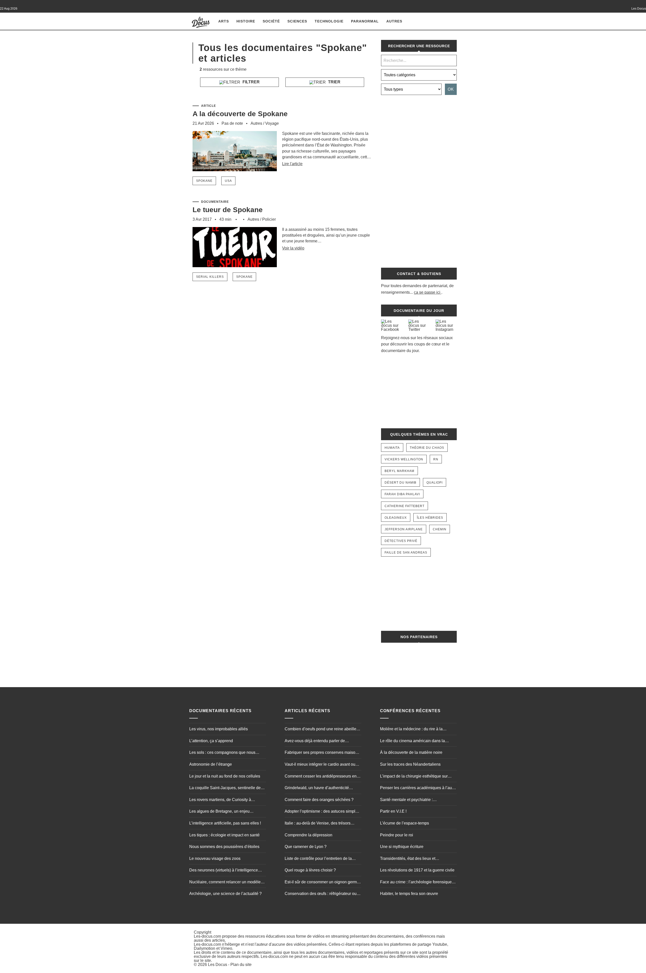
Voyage (272, 123)
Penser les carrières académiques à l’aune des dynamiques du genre (418, 788)
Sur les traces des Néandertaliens (410, 764)
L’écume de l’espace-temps (404, 823)
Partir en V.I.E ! (393, 811)
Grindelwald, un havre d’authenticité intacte (317, 788)
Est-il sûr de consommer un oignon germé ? (322, 882)
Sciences (297, 21)
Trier (333, 82)
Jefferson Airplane (404, 529)
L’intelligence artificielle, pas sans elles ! (225, 823)
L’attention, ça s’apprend (211, 741)
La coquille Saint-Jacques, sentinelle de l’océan (225, 788)
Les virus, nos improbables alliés (218, 729)
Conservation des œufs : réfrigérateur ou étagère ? (321, 894)
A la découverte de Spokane (240, 114)
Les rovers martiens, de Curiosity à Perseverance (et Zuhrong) (220, 800)
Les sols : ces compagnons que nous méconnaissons (222, 753)
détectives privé (401, 541)
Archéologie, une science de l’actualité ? (225, 893)
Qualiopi (434, 482)
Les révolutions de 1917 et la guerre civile (417, 870)
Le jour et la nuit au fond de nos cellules (224, 776)
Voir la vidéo (293, 248)
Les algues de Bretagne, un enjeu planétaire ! (219, 812)
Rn (435, 459)
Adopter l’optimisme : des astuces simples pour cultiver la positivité (322, 812)
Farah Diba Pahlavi (402, 494)
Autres (394, 21)
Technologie (329, 21)
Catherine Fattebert (404, 506)
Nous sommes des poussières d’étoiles (224, 846)
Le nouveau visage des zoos (214, 858)
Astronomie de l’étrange (210, 764)
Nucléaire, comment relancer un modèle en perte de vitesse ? (225, 882)
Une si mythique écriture (401, 846)
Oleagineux (396, 517)
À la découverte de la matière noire (411, 752)
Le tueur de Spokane (228, 210)
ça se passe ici (427, 292)
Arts (223, 21)
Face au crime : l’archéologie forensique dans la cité (416, 882)
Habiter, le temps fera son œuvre (409, 893)
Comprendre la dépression (308, 835)
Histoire (245, 21)
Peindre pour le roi (396, 835)
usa (228, 181)
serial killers (210, 277)
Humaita (392, 448)
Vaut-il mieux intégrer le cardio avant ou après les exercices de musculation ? (320, 765)
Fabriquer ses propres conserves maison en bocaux (321, 753)
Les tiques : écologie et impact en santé (224, 835)
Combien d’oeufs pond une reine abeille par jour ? (320, 729)
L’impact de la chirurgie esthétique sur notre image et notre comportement (414, 777)
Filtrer (250, 82)
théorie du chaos (427, 448)
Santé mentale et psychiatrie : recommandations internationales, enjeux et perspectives (417, 800)
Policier (269, 219)
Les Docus (217, 964)
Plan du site (241, 964)
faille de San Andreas (406, 552)
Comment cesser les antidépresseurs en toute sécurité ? (321, 777)
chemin (439, 529)
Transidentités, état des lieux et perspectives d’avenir (407, 859)
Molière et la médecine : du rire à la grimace (411, 729)
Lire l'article (292, 164)
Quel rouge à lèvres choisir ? (310, 870)
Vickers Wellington (404, 459)
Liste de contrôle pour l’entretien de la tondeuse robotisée (318, 859)
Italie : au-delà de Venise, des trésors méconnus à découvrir (318, 824)
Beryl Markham (399, 471)
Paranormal (365, 21)
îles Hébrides (430, 517)
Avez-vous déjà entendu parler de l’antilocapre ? (315, 741)
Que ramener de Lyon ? (306, 846)
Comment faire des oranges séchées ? (319, 799)
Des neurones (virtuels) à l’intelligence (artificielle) (223, 871)
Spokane (204, 181)
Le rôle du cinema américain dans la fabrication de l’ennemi (412, 741)
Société (271, 21)
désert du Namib (400, 482)
